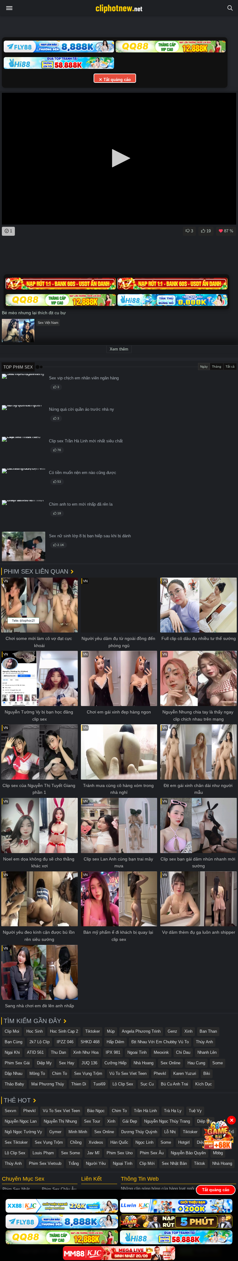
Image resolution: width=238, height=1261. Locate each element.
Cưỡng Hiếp (115, 1063)
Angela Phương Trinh (141, 1031)
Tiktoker (92, 1031)
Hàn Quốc (119, 1142)
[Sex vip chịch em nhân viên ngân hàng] (23, 388)
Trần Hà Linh (145, 1110)
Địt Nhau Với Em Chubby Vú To (160, 1042)
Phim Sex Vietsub (45, 1163)
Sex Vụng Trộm (88, 1073)
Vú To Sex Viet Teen (128, 1073)
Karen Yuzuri (184, 1073)
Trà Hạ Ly (173, 1110)
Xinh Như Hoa (86, 1052)
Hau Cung (196, 1063)
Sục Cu (147, 1084)
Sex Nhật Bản (174, 1163)
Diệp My (44, 1063)
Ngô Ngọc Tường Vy (23, 1131)
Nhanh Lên (207, 1052)
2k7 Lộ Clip (39, 1042)
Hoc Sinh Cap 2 (64, 1031)
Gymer (55, 1131)
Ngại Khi (12, 1052)
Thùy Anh (204, 1042)
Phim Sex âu (152, 1153)
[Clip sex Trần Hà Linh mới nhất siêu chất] (23, 451)
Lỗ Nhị (170, 1131)
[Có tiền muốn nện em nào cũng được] (23, 483)
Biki (206, 1073)
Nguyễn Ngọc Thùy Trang (167, 1121)
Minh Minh (77, 1131)
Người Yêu (96, 1163)
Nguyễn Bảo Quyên (188, 1153)
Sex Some (70, 1153)
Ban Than (208, 1031)
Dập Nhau (13, 1073)
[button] (119, 158)
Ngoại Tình (122, 1163)
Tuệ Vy (195, 1110)
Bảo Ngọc (96, 1110)
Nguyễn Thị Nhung (60, 1121)
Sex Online (170, 1063)
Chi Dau (183, 1052)
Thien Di (78, 1084)
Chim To (59, 1073)
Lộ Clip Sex (122, 1084)
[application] (119, 159)
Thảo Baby (14, 1084)
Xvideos (96, 1142)
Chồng (76, 1142)
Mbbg (218, 1153)
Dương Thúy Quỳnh (139, 1131)
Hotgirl (184, 1142)
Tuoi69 (99, 1084)
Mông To (37, 1073)
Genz (172, 1031)
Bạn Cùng (13, 1042)
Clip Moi (12, 1031)
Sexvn (10, 1110)
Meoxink (161, 1052)
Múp (111, 1031)
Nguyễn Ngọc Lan (21, 1121)
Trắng (73, 1163)
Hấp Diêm (115, 1042)
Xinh (188, 1031)
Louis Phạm (43, 1153)
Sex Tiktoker (16, 1142)
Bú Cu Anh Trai (174, 1084)
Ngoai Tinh (137, 1052)
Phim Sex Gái (17, 1063)
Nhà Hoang (143, 1063)
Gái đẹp (129, 1121)
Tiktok (199, 1163)
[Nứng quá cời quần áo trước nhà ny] (23, 420)
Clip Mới (147, 1163)
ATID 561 (35, 1052)
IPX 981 (113, 1052)
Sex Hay (66, 1063)
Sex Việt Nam (48, 322)
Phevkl (160, 1073)
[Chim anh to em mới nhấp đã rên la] (23, 515)
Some (217, 1063)
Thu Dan (58, 1052)
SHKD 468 (90, 1042)
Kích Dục (203, 1084)
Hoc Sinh (34, 1031)
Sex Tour (92, 1121)
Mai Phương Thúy (47, 1084)
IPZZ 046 (65, 1042)
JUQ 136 (89, 1063)
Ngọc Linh (144, 1142)
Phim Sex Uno (120, 1153)
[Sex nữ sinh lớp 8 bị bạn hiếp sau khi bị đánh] (23, 546)
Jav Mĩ (93, 1153)
